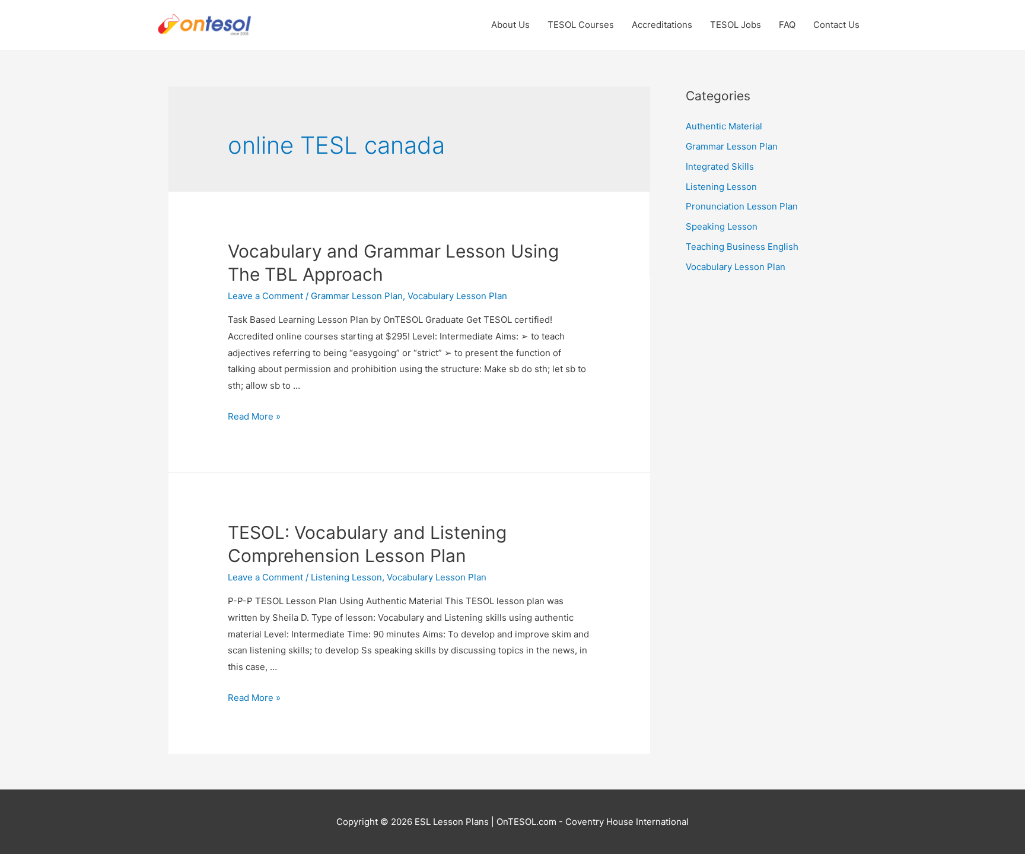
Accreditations (662, 24)
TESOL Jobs (735, 24)
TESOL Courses (580, 24)
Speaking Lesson (721, 226)
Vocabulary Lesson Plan (457, 295)
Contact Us (836, 24)
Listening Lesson (346, 577)
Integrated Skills (720, 166)
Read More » (254, 416)
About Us (510, 24)
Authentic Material (724, 126)
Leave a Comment (265, 295)
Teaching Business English (742, 246)
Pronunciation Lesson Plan (742, 206)
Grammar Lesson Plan (357, 295)
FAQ (787, 24)
